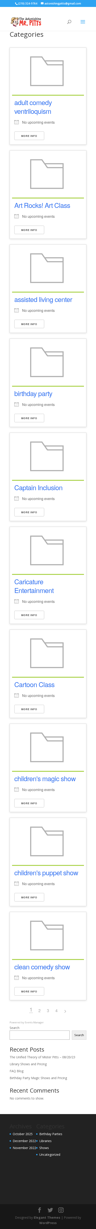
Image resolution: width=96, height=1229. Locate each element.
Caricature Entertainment (34, 586)
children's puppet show (46, 872)
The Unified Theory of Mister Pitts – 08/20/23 (42, 1057)
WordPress (48, 1223)
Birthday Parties (50, 1134)
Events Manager (34, 1022)
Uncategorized (49, 1154)
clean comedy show (42, 966)
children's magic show (45, 778)
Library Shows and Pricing (28, 1064)
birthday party (33, 393)
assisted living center (43, 299)
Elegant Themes (47, 1217)
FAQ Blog (16, 1071)
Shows (44, 1148)
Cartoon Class (34, 684)
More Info (29, 136)
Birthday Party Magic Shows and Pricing (38, 1078)
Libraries (45, 1141)
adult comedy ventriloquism (33, 106)
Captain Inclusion (38, 487)
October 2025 (23, 1134)
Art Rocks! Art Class (42, 205)
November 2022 (24, 1148)
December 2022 (24, 1141)
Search (14, 1028)
